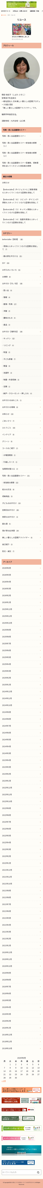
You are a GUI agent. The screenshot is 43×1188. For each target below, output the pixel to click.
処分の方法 (8, 489)
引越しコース (10, 462)
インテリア (8, 435)
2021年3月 (6, 932)
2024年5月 (6, 740)
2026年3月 (6, 589)
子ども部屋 (9, 359)
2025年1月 (6, 685)
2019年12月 (7, 1035)
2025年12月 (7, 609)
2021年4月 (6, 925)
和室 (6, 352)
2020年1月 (6, 1028)
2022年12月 (7, 788)
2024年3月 (6, 753)
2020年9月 (6, 973)
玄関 (6, 387)
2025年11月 (7, 616)
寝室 (6, 366)
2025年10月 (7, 623)
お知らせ (7, 414)
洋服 (6, 311)
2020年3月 (6, 1014)
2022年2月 (6, 856)
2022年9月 (6, 808)
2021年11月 (7, 877)
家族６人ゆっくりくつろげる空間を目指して (20, 247)
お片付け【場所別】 (12, 332)
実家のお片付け (10, 517)
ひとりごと (8, 428)
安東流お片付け (10, 510)
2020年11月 (7, 959)
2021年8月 (6, 897)
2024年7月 (6, 726)
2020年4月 (6, 1007)
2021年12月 (7, 870)
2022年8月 (6, 815)
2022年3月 (6, 849)
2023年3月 (6, 767)
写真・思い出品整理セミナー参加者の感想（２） (19, 154)
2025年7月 (6, 644)
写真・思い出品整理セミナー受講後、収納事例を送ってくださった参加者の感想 (20, 164)
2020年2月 (6, 1021)
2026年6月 (6, 568)
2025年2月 (6, 678)
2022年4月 (6, 843)
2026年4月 (6, 582)
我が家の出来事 (10, 531)
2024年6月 (6, 733)
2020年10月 (7, 966)
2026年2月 (6, 595)
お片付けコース (5, 11)
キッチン (8, 339)
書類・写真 (9, 304)
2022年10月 (7, 801)
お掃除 (6, 277)
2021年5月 (6, 918)
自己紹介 (7, 544)
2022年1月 (6, 863)
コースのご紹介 (9, 448)
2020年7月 (6, 987)
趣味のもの (9, 318)
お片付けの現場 (10, 407)
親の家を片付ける (12, 256)
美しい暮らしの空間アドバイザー (17, 538)
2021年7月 (6, 904)
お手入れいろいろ (11, 270)
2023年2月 (6, 774)
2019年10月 (7, 1048)
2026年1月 (6, 602)
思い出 (7, 290)
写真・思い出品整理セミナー (14, 136)
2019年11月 (7, 1042)
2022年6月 (6, 829)
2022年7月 (6, 822)
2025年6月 (6, 650)
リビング (8, 345)
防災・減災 (8, 551)
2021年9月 (6, 891)
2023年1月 (6, 781)
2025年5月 (6, 657)
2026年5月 (6, 575)
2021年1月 (6, 946)
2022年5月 (6, 836)
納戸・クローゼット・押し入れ (17, 393)
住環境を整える (10, 469)
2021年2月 (6, 939)
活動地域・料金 (34, 11)
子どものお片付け (11, 503)
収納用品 (7, 496)
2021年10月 (7, 884)
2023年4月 (6, 760)
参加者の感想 (10, 483)
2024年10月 (7, 705)
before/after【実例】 (12, 239)
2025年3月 (6, 671)
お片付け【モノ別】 (12, 284)
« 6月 (4, 1081)
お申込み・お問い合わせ (20, 11)
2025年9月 (6, 630)
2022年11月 (7, 795)
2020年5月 (6, 1000)
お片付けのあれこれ (11, 400)
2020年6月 (6, 993)
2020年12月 (7, 952)
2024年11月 (7, 698)
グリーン (7, 441)
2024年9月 (6, 712)
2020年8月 (6, 980)
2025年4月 (6, 664)
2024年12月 (7, 692)
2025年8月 (6, 637)
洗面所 (7, 373)
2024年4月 (6, 746)
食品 (6, 325)
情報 (6, 297)
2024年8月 (6, 719)
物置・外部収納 (11, 380)
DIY (5, 263)
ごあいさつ (8, 421)
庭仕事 (6, 524)
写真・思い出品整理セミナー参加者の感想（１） (19, 144)
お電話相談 (9, 455)
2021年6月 (6, 911)
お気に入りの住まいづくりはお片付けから (23, 1182)
